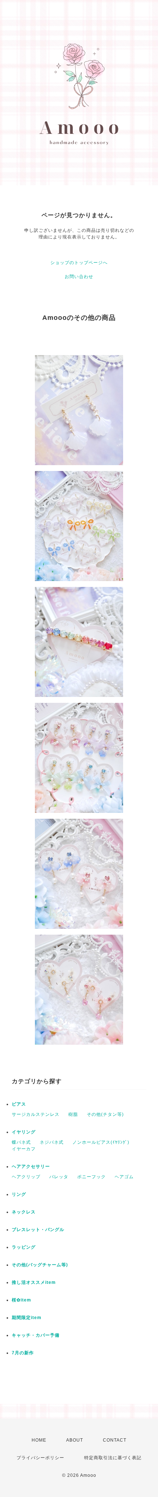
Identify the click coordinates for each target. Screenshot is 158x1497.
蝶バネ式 (21, 1142)
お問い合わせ (79, 276)
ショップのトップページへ (79, 262)
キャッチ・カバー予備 (36, 1335)
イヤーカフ (24, 1148)
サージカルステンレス (36, 1114)
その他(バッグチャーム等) (40, 1264)
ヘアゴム (124, 1176)
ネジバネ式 (52, 1142)
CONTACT (114, 1440)
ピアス (19, 1104)
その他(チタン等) (105, 1114)
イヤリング (24, 1132)
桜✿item (21, 1300)
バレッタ (58, 1176)
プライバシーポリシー (40, 1457)
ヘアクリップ (26, 1176)
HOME (39, 1440)
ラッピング (24, 1247)
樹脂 (73, 1114)
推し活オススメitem (34, 1282)
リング (19, 1194)
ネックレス (24, 1212)
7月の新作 (23, 1352)
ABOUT (74, 1440)
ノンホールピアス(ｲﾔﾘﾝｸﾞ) (100, 1142)
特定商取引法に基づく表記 (112, 1457)
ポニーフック (91, 1176)
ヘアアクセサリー (31, 1166)
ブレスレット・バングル (38, 1229)
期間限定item (27, 1317)
